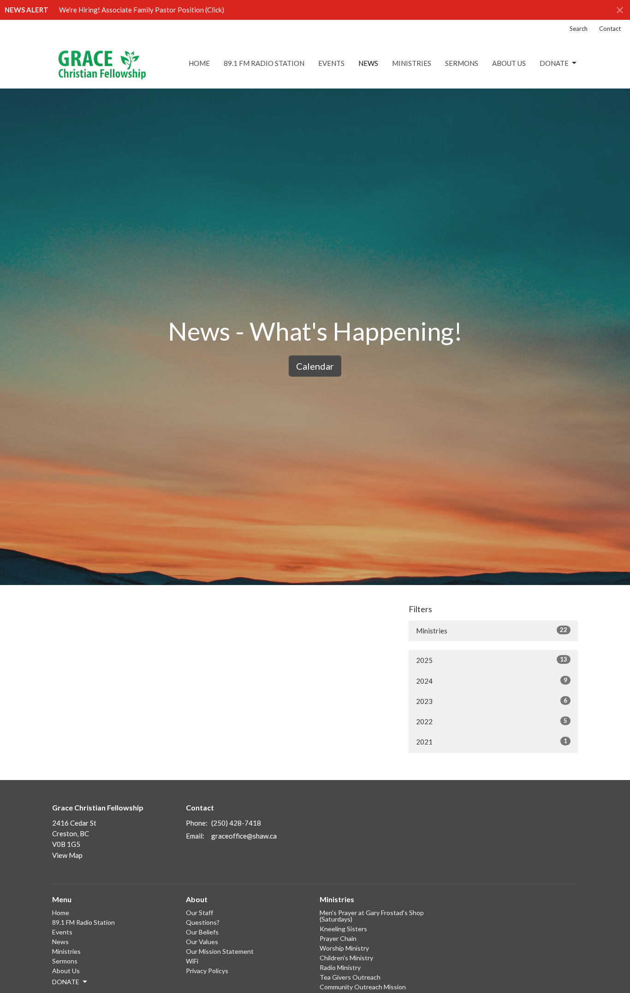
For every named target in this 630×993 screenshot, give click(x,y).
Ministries (411, 63)
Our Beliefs (202, 932)
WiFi (192, 961)
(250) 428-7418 (236, 823)
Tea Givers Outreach (350, 977)
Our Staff (199, 912)
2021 (491, 741)
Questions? (203, 922)
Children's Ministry (346, 958)
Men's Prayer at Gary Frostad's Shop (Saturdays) (372, 916)
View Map (67, 855)
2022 (491, 721)
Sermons (461, 63)
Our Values (202, 942)
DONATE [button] (65, 982)
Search (579, 28)
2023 (491, 701)
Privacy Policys (207, 971)
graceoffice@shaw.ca (244, 836)
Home (199, 63)
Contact (610, 28)
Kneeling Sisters (343, 929)
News (368, 63)
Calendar (315, 366)
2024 (491, 680)
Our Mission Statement (220, 951)
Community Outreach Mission (363, 987)
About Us (509, 63)
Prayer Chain (338, 938)
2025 (491, 660)
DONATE (554, 63)
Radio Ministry (340, 967)
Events (331, 63)
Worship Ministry (344, 948)
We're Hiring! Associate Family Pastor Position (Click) (141, 10)
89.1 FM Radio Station (264, 63)
